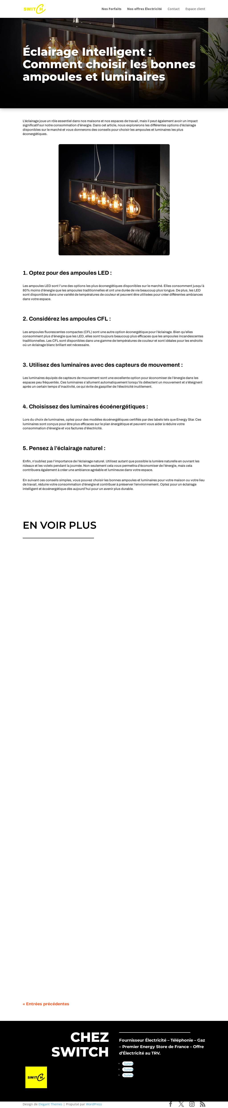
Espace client (195, 9)
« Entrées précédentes (46, 1004)
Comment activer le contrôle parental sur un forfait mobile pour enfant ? (95, 819)
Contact (174, 9)
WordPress (94, 1104)
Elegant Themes (50, 1104)
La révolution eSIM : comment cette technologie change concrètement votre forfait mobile (111, 971)
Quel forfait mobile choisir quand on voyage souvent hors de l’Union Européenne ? (104, 666)
